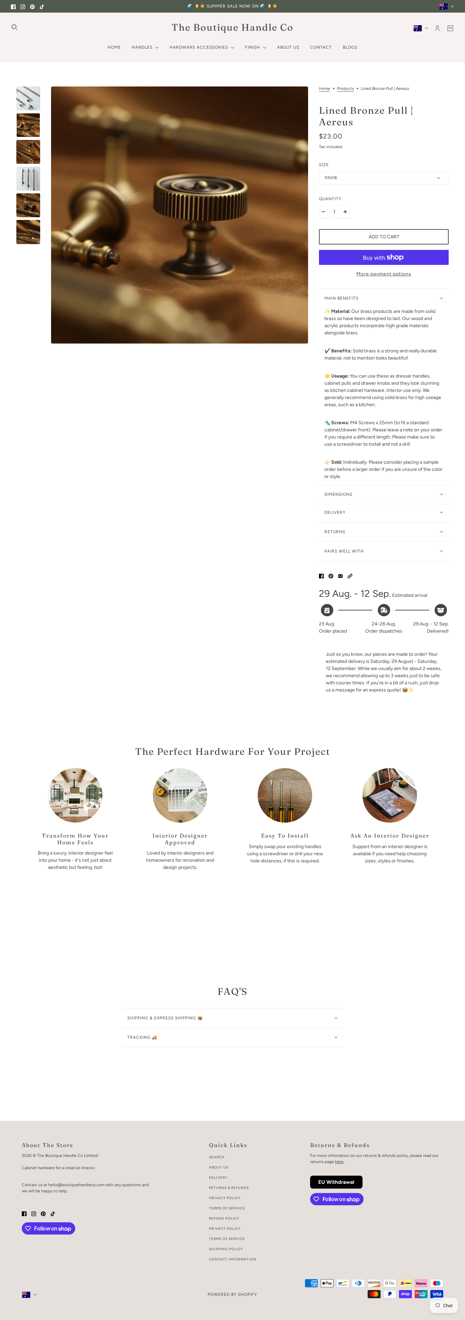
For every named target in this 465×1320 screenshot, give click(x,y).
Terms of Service (227, 1208)
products (345, 88)
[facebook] (13, 6)
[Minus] (323, 211)
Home (324, 88)
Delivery (218, 1177)
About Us (218, 1167)
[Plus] (345, 211)
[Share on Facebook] (321, 575)
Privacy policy (225, 1228)
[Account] (437, 28)
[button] (350, 575)
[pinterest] (32, 6)
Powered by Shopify (232, 1294)
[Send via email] (340, 575)
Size (324, 164)
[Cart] (450, 28)
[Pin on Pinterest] (331, 575)
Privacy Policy (225, 1198)
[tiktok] (42, 6)
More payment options (383, 274)
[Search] (14, 27)
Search (217, 1157)
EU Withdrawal (336, 1182)
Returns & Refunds (229, 1188)
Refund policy (224, 1218)
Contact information (232, 1259)
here (339, 1161)
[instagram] (23, 6)
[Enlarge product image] (179, 215)
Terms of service (227, 1239)
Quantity (330, 198)
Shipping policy (226, 1249)
